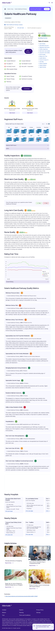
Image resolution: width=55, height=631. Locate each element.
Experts (21, 609)
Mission (4, 612)
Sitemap (38, 612)
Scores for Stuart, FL (43, 59)
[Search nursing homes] (49, 2)
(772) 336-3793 (29, 534)
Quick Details (42, 43)
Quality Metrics (42, 58)
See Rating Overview (42, 38)
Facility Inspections (43, 49)
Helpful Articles (42, 67)
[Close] (52, 627)
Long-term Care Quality (44, 52)
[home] (7, 2)
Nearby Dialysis (42, 65)
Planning (21, 612)
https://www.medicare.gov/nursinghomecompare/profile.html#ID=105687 (21, 596)
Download (47, 8)
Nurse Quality (42, 54)
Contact (4, 609)
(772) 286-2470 (9, 534)
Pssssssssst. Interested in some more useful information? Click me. (43, 627)
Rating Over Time (43, 56)
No (46, 203)
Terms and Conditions (24, 615)
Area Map (41, 61)
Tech (3, 615)
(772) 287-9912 (20, 27)
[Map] (27, 482)
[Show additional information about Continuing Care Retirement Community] (12, 64)
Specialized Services (44, 45)
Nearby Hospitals (43, 63)
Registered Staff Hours (44, 47)
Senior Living (10, 9)
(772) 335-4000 (29, 511)
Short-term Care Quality (44, 50)
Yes (39, 203)
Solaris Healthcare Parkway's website (14, 24)
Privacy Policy (39, 609)
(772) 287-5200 (9, 511)
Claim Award (12, 112)
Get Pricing (28, 51)
